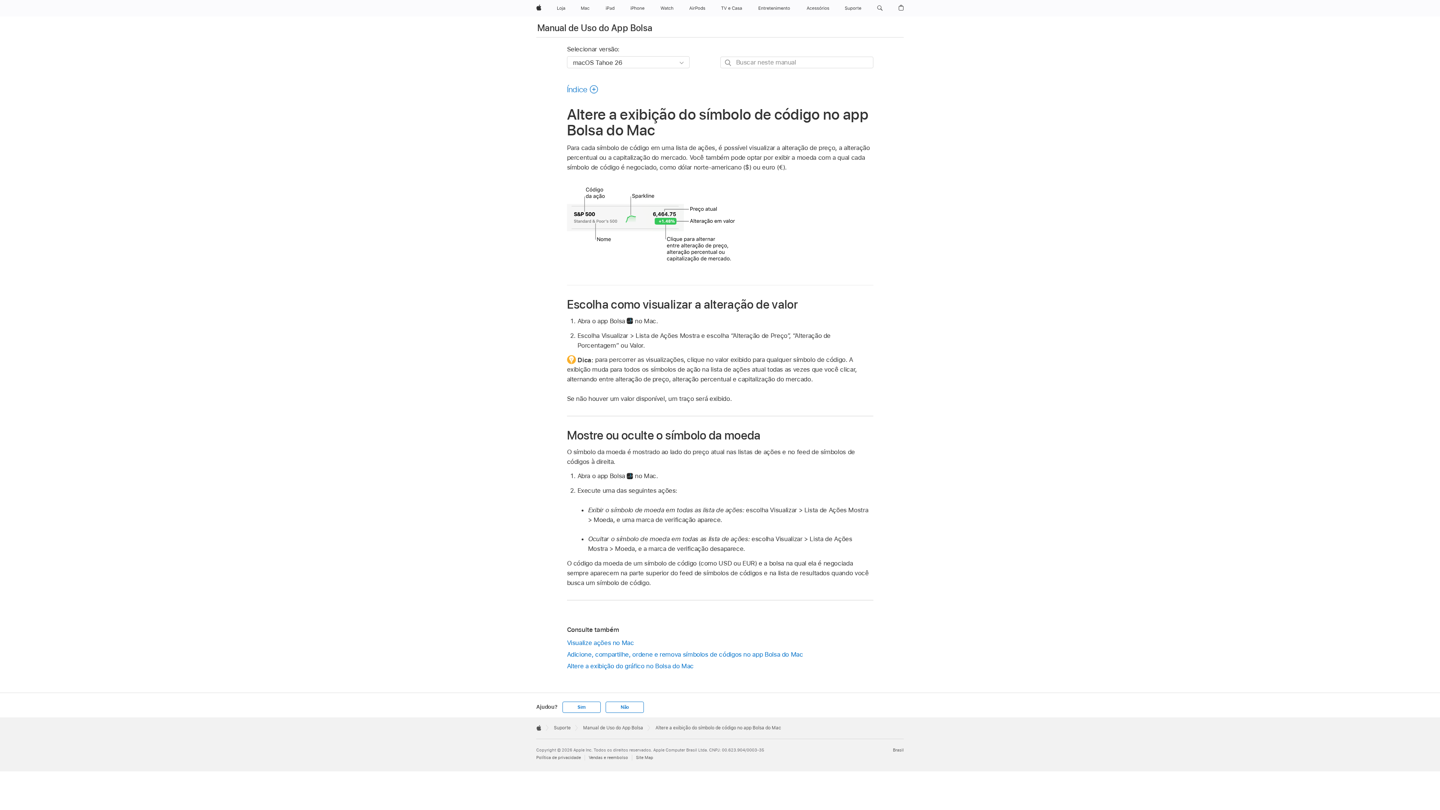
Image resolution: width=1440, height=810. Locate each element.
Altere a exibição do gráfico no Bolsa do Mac (630, 666)
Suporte (562, 727)
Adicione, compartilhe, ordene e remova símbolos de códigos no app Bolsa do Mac (685, 654)
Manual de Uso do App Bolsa (594, 27)
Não (625, 707)
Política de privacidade (558, 757)
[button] (880, 8)
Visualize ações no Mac (600, 642)
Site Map (644, 757)
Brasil (898, 750)
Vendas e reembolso (608, 757)
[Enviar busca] (728, 63)
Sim (581, 707)
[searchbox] (796, 62)
